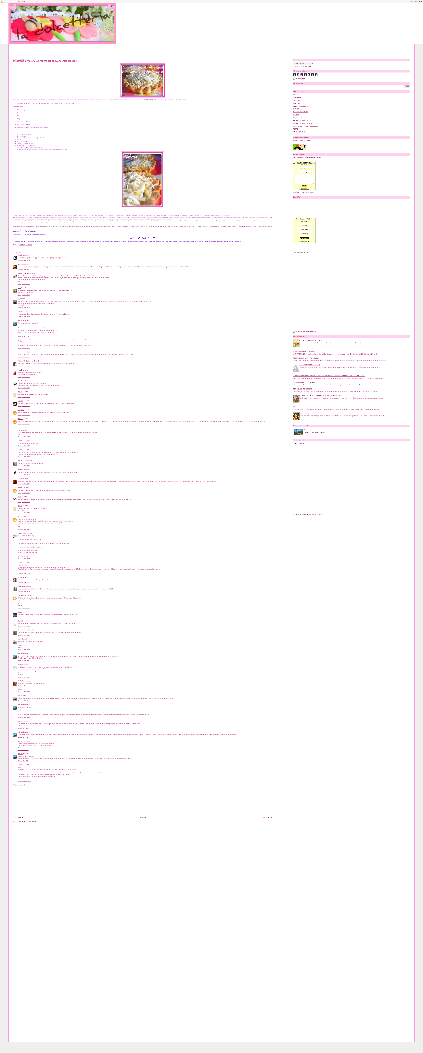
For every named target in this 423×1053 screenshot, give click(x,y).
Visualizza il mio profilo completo (314, 432)
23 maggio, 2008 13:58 (24, 260)
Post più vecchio (267, 817)
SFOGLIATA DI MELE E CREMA (309, 365)
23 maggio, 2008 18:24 (24, 377)
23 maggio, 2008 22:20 (24, 456)
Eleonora (20, 401)
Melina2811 (21, 469)
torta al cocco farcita (150, 99)
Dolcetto (20, 320)
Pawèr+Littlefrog (23, 630)
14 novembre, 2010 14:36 (24, 781)
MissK (20, 255)
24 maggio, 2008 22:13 (24, 502)
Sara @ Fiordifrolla (24, 273)
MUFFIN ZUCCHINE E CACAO (302, 389)
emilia (19, 497)
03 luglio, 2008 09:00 (23, 760)
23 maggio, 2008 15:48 (24, 316)
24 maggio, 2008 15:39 (24, 465)
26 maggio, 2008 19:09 (24, 691)
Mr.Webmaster (305, 189)
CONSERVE (297, 97)
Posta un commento (19, 785)
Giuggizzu (21, 410)
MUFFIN (296, 115)
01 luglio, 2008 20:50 (23, 728)
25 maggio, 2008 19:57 (24, 617)
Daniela (20, 392)
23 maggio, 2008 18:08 (24, 366)
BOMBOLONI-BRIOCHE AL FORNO (303, 382)
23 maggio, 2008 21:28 (24, 436)
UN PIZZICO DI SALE (300, 132)
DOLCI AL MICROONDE (301, 106)
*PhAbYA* (21, 681)
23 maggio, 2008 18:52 (24, 397)
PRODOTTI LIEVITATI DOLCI (302, 120)
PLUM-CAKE (297, 117)
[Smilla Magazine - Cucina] (299, 79)
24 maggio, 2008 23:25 (24, 512)
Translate (308, 66)
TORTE (295, 129)
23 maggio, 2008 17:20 (24, 357)
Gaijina (20, 479)
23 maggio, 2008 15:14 (24, 307)
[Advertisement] (211, 49)
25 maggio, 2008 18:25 (24, 591)
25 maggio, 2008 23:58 (24, 635)
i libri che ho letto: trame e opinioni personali (307, 158)
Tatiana (20, 612)
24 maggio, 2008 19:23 (24, 483)
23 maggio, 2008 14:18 (24, 284)
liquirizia (20, 264)
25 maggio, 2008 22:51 (24, 626)
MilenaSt (20, 621)
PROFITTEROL (304, 413)
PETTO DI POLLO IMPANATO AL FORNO (305, 358)
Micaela (20, 664)
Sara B (20, 370)
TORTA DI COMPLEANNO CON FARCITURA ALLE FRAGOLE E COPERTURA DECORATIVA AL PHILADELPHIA (328, 376)
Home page (142, 817)
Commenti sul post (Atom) (27, 821)
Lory (19, 695)
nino (19, 517)
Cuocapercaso (22, 595)
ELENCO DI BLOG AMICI (301, 140)
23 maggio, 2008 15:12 (24, 295)
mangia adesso (22, 533)
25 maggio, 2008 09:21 (24, 529)
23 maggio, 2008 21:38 (24, 445)
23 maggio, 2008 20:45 (24, 424)
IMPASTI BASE (298, 109)
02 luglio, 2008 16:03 (23, 750)
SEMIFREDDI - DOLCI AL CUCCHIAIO (305, 126)
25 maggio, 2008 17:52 (24, 582)
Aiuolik (20, 639)
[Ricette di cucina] (299, 150)
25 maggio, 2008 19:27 (24, 608)
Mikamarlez (21, 586)
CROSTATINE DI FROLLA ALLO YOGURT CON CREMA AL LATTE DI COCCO (45, 61)
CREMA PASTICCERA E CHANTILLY (304, 351)
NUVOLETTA (22, 460)
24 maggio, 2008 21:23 (24, 493)
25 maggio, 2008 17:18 (24, 573)
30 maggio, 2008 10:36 (24, 717)
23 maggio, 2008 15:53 (24, 348)
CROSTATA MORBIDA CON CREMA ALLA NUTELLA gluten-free (319, 395)
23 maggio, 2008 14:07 (24, 269)
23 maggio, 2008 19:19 (24, 406)
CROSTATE (22, 244)
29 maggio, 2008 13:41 (24, 700)
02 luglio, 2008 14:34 (23, 737)
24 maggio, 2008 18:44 (24, 474)
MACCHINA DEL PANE (300, 112)
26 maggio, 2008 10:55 (24, 677)
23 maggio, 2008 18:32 (24, 387)
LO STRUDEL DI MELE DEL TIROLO (311, 340)
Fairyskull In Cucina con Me (26, 361)
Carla (19, 381)
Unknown (20, 419)
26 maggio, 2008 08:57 (24, 660)
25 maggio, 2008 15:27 (24, 558)
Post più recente (18, 817)
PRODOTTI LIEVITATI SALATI (303, 123)
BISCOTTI (296, 95)
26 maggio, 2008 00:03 (24, 649)
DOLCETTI (29, 244)
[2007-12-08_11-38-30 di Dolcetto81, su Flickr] (142, 207)
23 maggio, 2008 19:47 (24, 415)
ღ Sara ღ (21, 577)
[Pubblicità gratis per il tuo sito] (303, 192)
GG (19, 299)
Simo (19, 288)
